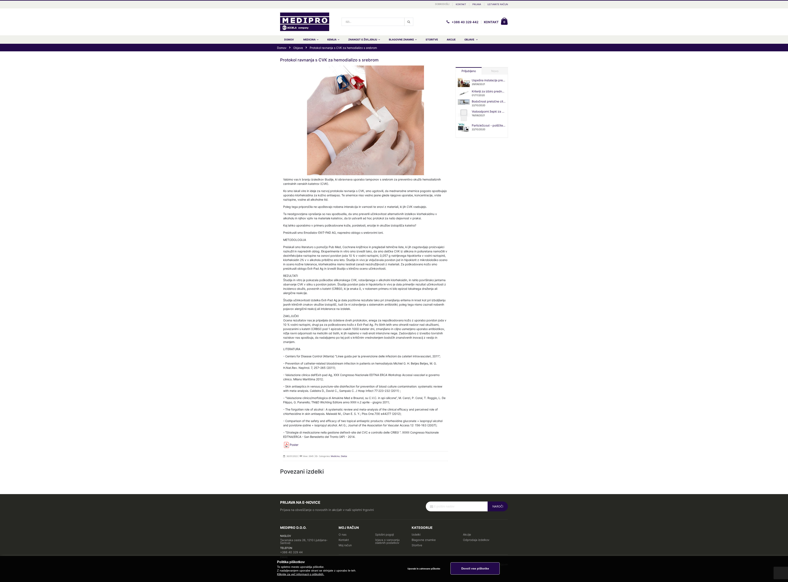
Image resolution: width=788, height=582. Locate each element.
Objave (298, 47)
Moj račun (345, 545)
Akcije (467, 534)
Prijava (476, 4)
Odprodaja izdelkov (476, 540)
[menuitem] (471, 39)
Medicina (335, 456)
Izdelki (416, 534)
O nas (342, 534)
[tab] (469, 70)
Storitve (417, 545)
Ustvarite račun (497, 4)
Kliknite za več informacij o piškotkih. (300, 574)
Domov (281, 47)
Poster (294, 444)
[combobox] (377, 22)
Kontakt (461, 4)
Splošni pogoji (384, 534)
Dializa (344, 456)
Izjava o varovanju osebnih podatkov (387, 541)
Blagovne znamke (424, 540)
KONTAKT (491, 22)
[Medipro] (304, 22)
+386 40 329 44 (291, 552)
